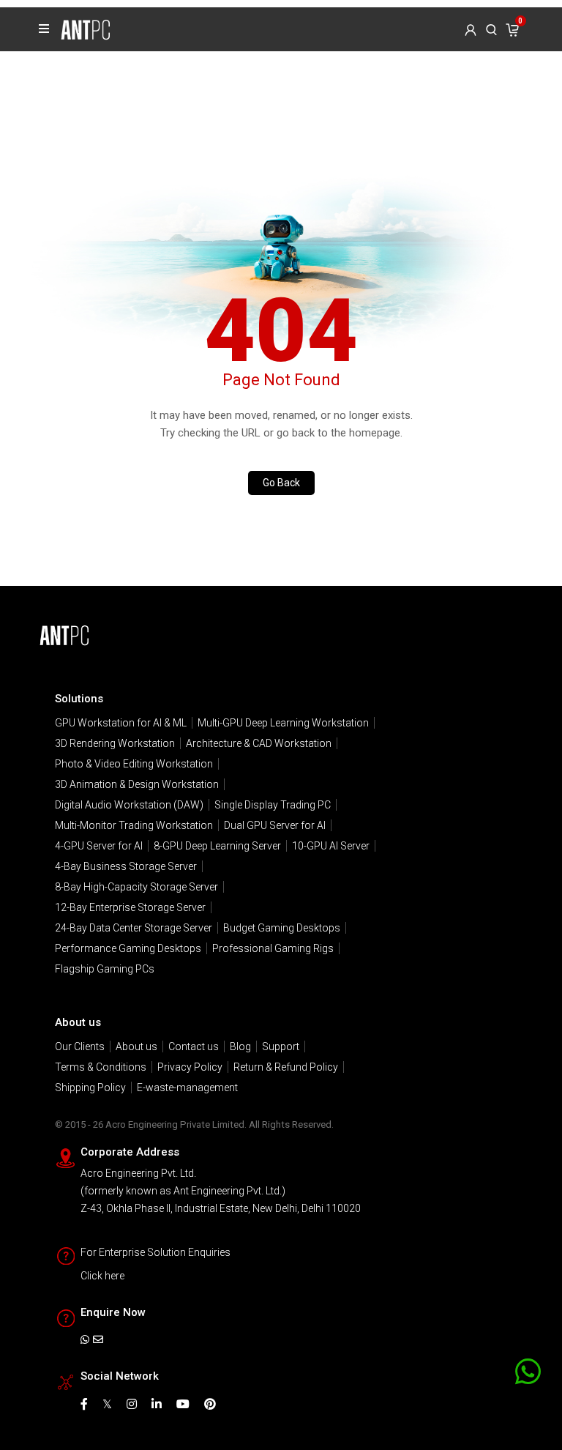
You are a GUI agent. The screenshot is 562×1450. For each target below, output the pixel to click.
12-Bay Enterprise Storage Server (130, 907)
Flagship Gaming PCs (104, 969)
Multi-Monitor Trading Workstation (134, 825)
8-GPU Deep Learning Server (217, 846)
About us (136, 1046)
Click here (102, 1276)
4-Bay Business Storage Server (126, 866)
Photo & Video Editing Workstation (134, 764)
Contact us (193, 1046)
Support (280, 1046)
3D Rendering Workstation (115, 743)
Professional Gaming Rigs (273, 948)
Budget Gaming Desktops (281, 928)
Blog (240, 1046)
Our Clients (80, 1046)
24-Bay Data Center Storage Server (133, 928)
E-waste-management (187, 1087)
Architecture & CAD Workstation (258, 743)
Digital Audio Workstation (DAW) (129, 805)
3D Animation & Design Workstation (137, 784)
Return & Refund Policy (285, 1067)
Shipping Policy (90, 1087)
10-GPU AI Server (331, 846)
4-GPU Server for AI (99, 846)
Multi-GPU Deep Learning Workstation (283, 723)
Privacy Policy (189, 1067)
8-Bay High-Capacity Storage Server (136, 887)
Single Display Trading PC (272, 805)
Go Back (281, 482)
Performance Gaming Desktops (128, 948)
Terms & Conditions (100, 1067)
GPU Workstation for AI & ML (121, 723)
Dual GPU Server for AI (275, 825)
